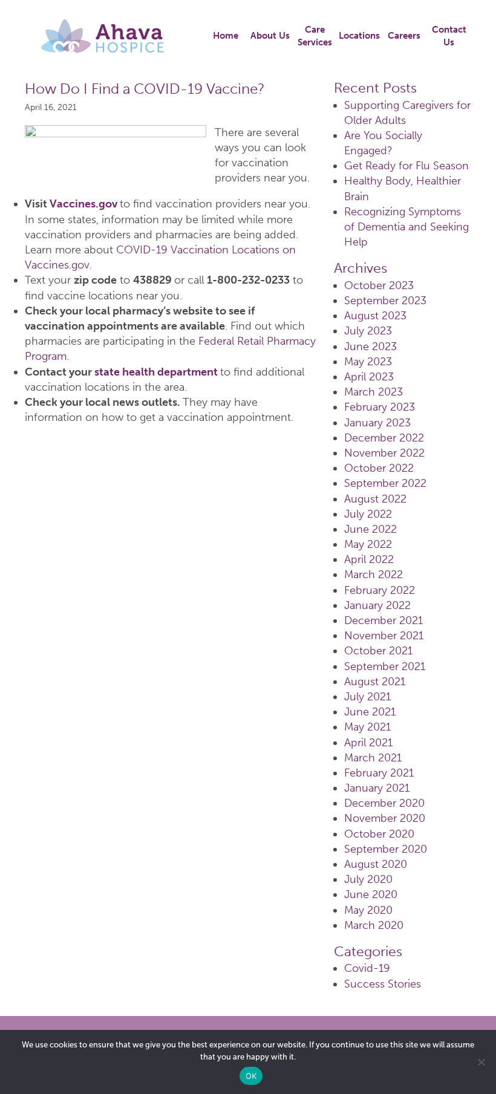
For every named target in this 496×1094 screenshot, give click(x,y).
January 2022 (377, 605)
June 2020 (370, 894)
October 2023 (379, 285)
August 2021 (374, 681)
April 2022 (369, 559)
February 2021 (379, 773)
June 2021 (370, 711)
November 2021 (383, 635)
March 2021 (373, 757)
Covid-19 (367, 968)
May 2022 (368, 544)
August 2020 (375, 864)
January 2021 (377, 788)
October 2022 (379, 468)
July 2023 (368, 330)
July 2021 (367, 696)
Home (225, 35)
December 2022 (384, 437)
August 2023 (375, 315)
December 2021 (383, 620)
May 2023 (368, 361)
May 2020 (368, 910)
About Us (270, 35)
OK (251, 1076)
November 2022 (384, 453)
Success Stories (382, 984)
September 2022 (385, 483)
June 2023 (370, 346)
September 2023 (385, 300)
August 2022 (375, 499)
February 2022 (379, 590)
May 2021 (367, 727)
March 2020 (373, 925)
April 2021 (368, 742)
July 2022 (368, 514)
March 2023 (373, 392)
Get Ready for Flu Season (406, 165)
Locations (359, 35)
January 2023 (377, 422)
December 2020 (384, 803)
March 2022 (373, 574)
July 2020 (368, 879)
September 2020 (385, 849)
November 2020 (384, 818)
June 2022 (370, 529)
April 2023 (369, 376)
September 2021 (384, 666)
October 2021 (378, 650)
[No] (481, 1062)
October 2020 (379, 834)
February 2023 (379, 407)
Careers (404, 35)
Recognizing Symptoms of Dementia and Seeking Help (406, 227)
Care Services (315, 36)
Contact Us (449, 36)
